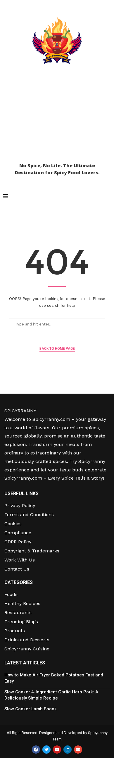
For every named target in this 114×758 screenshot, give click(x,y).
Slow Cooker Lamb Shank (30, 709)
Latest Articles (24, 663)
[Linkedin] (67, 749)
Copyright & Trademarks (31, 551)
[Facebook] (36, 749)
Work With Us (19, 560)
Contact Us (16, 569)
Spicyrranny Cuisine (26, 649)
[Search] (108, 196)
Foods (11, 594)
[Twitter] (46, 749)
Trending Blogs (21, 621)
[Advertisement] (57, 116)
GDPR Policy (17, 542)
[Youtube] (57, 749)
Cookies (13, 523)
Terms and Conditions (29, 514)
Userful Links (21, 493)
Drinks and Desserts (26, 640)
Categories (18, 582)
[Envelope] (78, 749)
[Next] (108, 663)
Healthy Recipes (22, 603)
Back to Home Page (57, 349)
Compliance (17, 532)
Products (14, 630)
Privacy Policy (19, 505)
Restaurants (18, 612)
